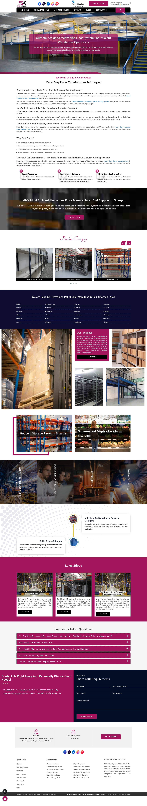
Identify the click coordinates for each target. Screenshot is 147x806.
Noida (48, 315)
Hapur (19, 315)
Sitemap (77, 10)
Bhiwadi (19, 318)
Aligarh (48, 322)
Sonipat (106, 308)
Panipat (106, 311)
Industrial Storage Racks (82, 772)
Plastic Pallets (73, 279)
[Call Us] (4, 791)
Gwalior (77, 308)
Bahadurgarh (50, 304)
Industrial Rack (34, 279)
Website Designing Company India (118, 794)
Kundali (77, 304)
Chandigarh (107, 315)
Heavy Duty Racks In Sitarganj (36, 367)
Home (26, 10)
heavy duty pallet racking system (96, 101)
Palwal (77, 318)
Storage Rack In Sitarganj (128, 346)
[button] (11, 43)
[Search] (120, 9)
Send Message (86, 716)
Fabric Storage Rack (53, 775)
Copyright (19, 794)
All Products (92, 357)
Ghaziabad (49, 308)
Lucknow (78, 322)
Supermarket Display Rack (112, 279)
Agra (18, 322)
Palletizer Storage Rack (82, 766)
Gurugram (107, 304)
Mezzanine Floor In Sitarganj (125, 384)
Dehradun (49, 311)
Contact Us (101, 10)
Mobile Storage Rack (53, 778)
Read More (24, 612)
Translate (126, 4)
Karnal (19, 308)
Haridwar (107, 318)
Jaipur (106, 322)
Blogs (88, 10)
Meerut (77, 311)
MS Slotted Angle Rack (81, 778)
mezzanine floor (78, 101)
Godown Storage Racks (54, 766)
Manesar (20, 311)
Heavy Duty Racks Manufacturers (116, 161)
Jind (47, 318)
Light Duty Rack (79, 764)
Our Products (62, 10)
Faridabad (78, 315)
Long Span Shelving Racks (55, 769)
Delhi (18, 304)
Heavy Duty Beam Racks (82, 769)
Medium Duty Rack (52, 764)
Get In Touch (98, 4)
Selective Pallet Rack (81, 775)
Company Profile (41, 10)
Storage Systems (52, 772)
